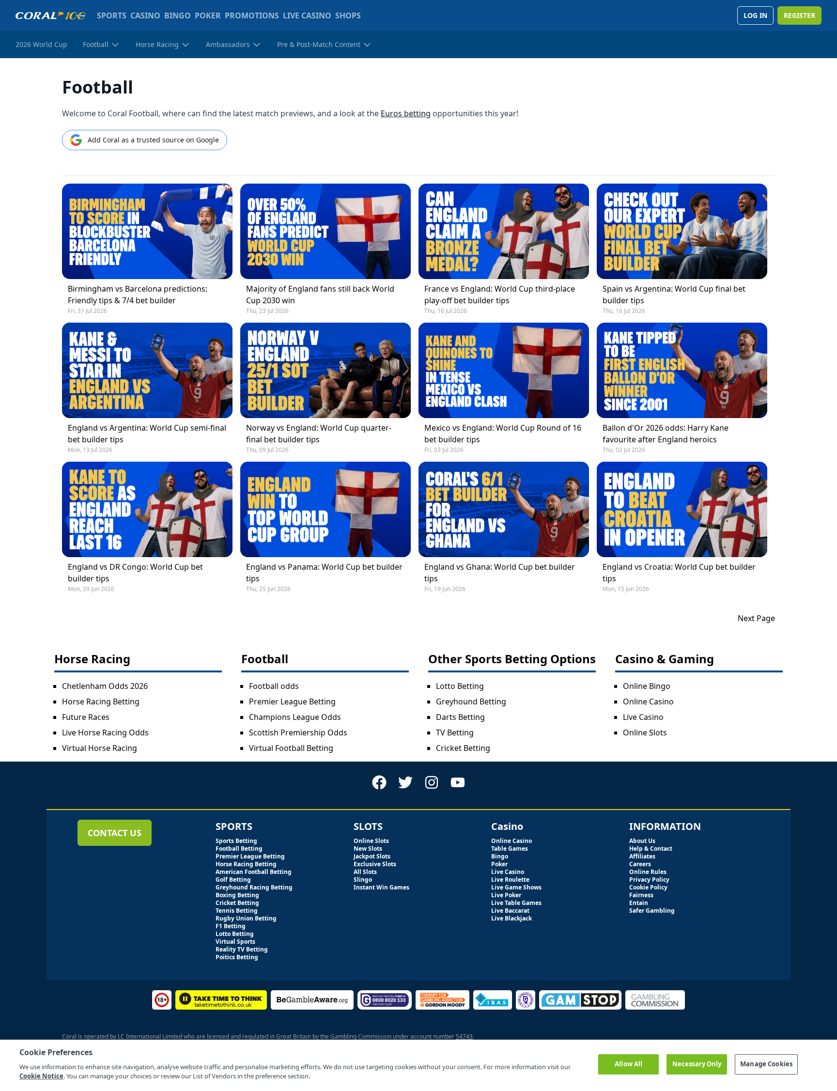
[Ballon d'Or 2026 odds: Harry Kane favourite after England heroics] (682, 370)
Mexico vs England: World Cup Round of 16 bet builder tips (502, 433)
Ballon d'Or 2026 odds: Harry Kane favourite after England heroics (665, 433)
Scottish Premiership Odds (298, 732)
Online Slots (645, 732)
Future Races (85, 717)
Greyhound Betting (471, 701)
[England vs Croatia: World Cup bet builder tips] (682, 509)
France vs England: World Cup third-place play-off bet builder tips (499, 294)
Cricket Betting (463, 748)
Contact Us (114, 833)
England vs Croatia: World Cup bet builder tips (679, 572)
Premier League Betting (292, 701)
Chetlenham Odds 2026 (105, 686)
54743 (464, 1036)
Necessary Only (697, 1064)
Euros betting (406, 113)
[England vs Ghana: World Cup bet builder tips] (503, 509)
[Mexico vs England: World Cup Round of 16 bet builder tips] (503, 370)
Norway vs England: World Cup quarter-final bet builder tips (318, 433)
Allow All (628, 1064)
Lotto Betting (460, 686)
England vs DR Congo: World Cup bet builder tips (135, 572)
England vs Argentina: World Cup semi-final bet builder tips (147, 433)
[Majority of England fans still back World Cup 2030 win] (325, 231)
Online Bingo (646, 686)
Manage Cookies (766, 1064)
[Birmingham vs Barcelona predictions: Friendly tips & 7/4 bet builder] (147, 231)
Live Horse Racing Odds (105, 732)
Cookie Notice (41, 1076)
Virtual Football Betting (291, 748)
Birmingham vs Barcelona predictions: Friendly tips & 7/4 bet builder (137, 294)
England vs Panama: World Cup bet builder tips (324, 572)
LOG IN (755, 15)
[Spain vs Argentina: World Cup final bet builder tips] (682, 231)
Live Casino (643, 717)
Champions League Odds (295, 717)
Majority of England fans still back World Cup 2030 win (320, 294)
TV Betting (455, 732)
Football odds (274, 686)
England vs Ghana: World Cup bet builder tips (499, 572)
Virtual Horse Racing (99, 748)
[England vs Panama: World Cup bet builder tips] (325, 509)
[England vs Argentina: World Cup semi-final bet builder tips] (147, 370)
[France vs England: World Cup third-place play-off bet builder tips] (503, 231)
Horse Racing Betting (101, 701)
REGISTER (799, 15)
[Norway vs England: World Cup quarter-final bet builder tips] (325, 370)
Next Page (756, 618)
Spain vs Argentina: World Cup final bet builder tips (674, 294)
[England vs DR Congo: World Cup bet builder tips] (147, 509)
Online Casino (648, 701)
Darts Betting (460, 717)
